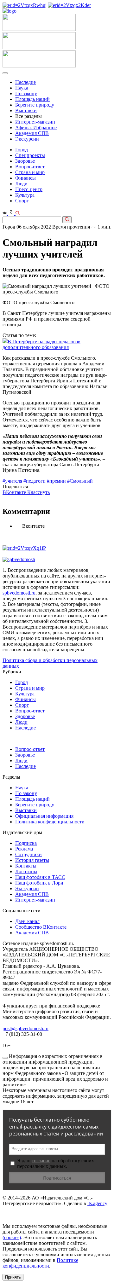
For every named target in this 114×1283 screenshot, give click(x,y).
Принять (13, 1277)
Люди (21, 183)
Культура (25, 195)
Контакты (25, 865)
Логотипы (26, 871)
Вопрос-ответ (30, 166)
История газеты (32, 860)
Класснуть (38, 492)
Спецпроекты (30, 155)
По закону (26, 93)
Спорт (22, 200)
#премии (56, 481)
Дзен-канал (27, 921)
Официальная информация (44, 816)
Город (21, 149)
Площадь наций (32, 99)
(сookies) (12, 1237)
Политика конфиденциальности (50, 821)
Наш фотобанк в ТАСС (40, 877)
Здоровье (25, 161)
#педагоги (34, 481)
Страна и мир (30, 172)
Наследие (25, 82)
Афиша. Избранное (36, 127)
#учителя (12, 481)
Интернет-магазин (35, 122)
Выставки (26, 110)
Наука (21, 87)
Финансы (25, 178)
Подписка (26, 843)
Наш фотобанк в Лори (39, 882)
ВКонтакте (15, 492)
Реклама (24, 848)
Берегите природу (34, 104)
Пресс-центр (28, 189)
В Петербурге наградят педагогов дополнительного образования (41, 344)
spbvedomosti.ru (19, 592)
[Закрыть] (5, 1058)
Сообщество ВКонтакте (40, 927)
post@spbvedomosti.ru (25, 1028)
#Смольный (80, 481)
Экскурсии (27, 139)
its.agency (97, 1203)
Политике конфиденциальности (40, 1262)
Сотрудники (28, 854)
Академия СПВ (32, 133)
